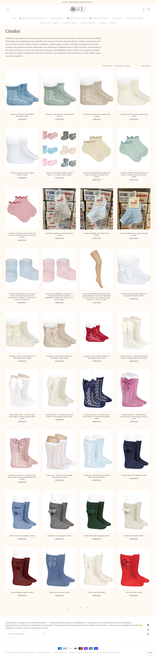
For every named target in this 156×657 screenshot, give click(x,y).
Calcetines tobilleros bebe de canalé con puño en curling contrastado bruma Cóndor (134, 174)
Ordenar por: (107, 66)
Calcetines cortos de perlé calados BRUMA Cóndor (59, 115)
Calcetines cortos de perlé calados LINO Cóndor (96, 115)
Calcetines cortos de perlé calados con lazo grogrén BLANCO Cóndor (134, 295)
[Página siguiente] (87, 607)
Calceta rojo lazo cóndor (134, 592)
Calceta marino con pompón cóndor (134, 475)
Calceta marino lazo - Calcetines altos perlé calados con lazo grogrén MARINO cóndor (96, 416)
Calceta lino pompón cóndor (134, 536)
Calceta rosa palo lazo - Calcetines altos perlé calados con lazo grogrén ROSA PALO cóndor (22, 477)
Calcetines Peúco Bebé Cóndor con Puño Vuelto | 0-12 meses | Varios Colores (59, 174)
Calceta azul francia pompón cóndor (22, 536)
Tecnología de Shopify (29, 652)
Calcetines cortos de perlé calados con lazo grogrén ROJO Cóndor (97, 357)
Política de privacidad (60, 652)
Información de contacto (103, 652)
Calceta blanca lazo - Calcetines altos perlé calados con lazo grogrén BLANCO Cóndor (22, 416)
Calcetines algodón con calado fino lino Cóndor (59, 234)
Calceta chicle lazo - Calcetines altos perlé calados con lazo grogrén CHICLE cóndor (134, 416)
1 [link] (69, 608)
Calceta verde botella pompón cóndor (97, 536)
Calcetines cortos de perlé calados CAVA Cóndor (134, 115)
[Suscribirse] (43, 633)
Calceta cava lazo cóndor (96, 592)
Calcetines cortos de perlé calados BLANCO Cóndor (22, 174)
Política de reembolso (44, 652)
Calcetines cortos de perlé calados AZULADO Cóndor (22, 115)
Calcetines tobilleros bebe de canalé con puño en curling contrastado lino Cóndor (96, 174)
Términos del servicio (75, 652)
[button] (8, 9)
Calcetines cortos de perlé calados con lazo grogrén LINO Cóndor (59, 357)
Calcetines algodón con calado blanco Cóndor (97, 234)
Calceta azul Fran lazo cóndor (59, 592)
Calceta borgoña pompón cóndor (22, 592)
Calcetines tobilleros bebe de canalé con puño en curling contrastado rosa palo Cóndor (22, 235)
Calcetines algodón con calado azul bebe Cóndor (134, 234)
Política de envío (89, 652)
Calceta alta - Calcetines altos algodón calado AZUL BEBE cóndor (96, 476)
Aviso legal (116, 652)
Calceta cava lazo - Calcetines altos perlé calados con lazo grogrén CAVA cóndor (134, 357)
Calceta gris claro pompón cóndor (59, 536)
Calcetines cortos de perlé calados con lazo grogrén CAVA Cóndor (22, 357)
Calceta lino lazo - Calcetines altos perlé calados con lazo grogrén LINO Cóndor (59, 415)
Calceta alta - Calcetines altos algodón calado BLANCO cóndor (59, 476)
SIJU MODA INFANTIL (16, 652)
